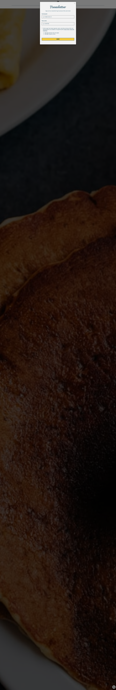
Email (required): (44, 13)
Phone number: (44, 20)
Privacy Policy (66, 29)
